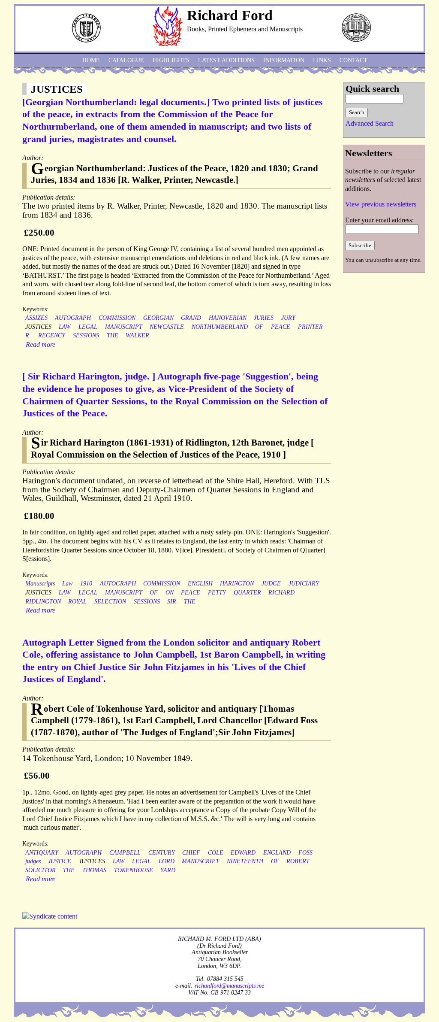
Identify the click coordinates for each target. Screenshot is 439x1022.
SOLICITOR (40, 870)
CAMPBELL (125, 852)
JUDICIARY (304, 583)
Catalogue (126, 60)
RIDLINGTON (43, 601)
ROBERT (298, 861)
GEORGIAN (158, 318)
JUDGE (271, 583)
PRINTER (310, 327)
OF (259, 327)
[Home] (168, 44)
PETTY (217, 592)
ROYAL (77, 601)
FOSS (305, 852)
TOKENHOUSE (133, 870)
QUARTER (247, 592)
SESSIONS (86, 335)
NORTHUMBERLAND (220, 327)
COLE (215, 852)
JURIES (264, 318)
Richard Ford (230, 15)
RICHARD (281, 592)
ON (169, 592)
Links (322, 60)
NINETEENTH (245, 861)
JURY (288, 318)
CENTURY (161, 852)
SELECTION (110, 601)
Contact (353, 60)
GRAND (191, 318)
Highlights (171, 60)
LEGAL (87, 327)
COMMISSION (117, 318)
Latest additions (226, 60)
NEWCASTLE (167, 327)
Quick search (372, 88)
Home (91, 60)
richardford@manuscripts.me (229, 985)
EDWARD (243, 852)
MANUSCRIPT (123, 327)
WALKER (137, 335)
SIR (171, 601)
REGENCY (51, 335)
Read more (40, 344)
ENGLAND (277, 852)
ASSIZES (36, 318)
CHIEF (191, 852)
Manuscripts (40, 583)
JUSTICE (59, 861)
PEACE (280, 327)
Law (67, 583)
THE (112, 335)
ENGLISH (200, 583)
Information (283, 60)
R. (28, 335)
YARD (167, 870)
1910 (86, 583)
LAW (65, 327)
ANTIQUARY (41, 852)
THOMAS (94, 870)
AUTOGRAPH (73, 318)
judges (33, 861)
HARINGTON (237, 583)
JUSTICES (38, 327)
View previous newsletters (380, 204)
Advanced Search (370, 123)
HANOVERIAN (228, 318)
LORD (166, 861)
